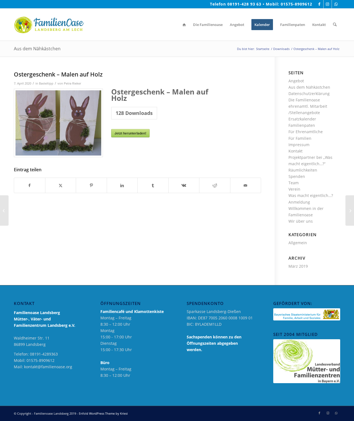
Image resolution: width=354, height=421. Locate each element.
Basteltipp (46, 83)
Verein (294, 189)
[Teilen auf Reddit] (214, 185)
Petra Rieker (72, 83)
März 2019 (298, 266)
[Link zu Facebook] (319, 4)
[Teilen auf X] (60, 185)
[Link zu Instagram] (328, 4)
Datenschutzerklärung (309, 93)
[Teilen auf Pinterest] (91, 185)
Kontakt (295, 151)
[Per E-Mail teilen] (245, 185)
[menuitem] (184, 25)
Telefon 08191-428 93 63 (236, 4)
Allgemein (297, 242)
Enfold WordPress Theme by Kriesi (103, 413)
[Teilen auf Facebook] (29, 185)
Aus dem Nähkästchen (37, 49)
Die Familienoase (304, 99)
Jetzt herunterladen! (130, 133)
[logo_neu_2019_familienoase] (49, 25)
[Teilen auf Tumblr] (153, 185)
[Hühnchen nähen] (4, 210)
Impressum (298, 144)
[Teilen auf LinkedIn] (122, 185)
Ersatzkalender (302, 119)
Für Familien (299, 138)
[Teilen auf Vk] (184, 185)
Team (293, 182)
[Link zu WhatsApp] (336, 4)
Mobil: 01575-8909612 (289, 4)
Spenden (296, 176)
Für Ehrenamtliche (305, 131)
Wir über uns (300, 221)
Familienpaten (301, 125)
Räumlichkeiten (302, 170)
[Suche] (334, 25)
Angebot (296, 80)
